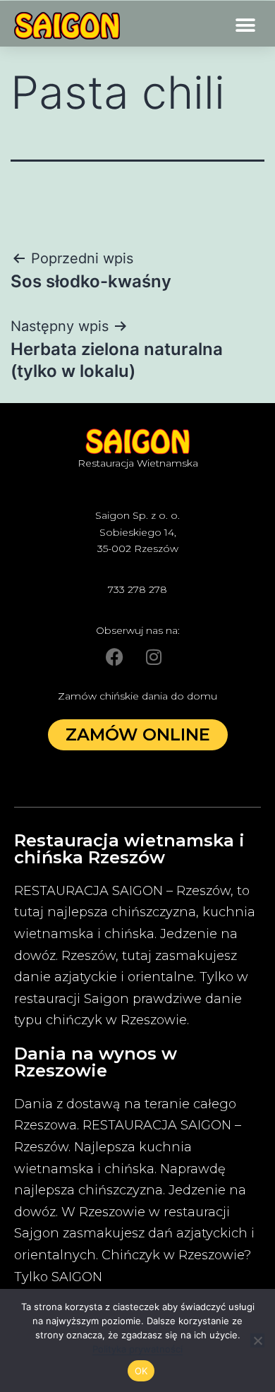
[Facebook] (115, 656)
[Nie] (257, 1340)
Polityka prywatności (137, 1349)
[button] (245, 26)
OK (141, 1370)
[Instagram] (153, 656)
